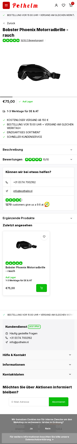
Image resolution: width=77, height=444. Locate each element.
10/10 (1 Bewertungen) (32, 40)
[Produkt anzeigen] (41, 288)
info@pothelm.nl (22, 190)
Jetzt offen (34, 326)
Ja (31, 428)
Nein (47, 428)
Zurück (11, 23)
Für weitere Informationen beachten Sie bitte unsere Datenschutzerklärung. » (40, 438)
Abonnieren (58, 401)
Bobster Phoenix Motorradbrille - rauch (25, 269)
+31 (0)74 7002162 (24, 182)
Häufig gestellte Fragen (23, 333)
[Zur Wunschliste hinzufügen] (44, 236)
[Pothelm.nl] (25, 5)
